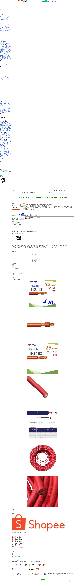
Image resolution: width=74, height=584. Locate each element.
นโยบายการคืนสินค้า (40, 583)
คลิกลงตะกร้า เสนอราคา (14, 223)
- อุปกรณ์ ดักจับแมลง (6, 64)
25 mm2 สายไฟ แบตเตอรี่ (33, 215)
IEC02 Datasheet (16, 268)
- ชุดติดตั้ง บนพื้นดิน (5, 159)
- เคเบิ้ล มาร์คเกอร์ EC (4, 54)
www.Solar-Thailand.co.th (61, 190)
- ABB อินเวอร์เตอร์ (4, 151)
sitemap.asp (35, 583)
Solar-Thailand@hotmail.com (49, 192)
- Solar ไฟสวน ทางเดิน (4, 128)
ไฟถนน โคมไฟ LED (4, 121)
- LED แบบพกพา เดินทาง (7, 126)
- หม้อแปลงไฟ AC (2, 133)
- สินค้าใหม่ (9, 65)
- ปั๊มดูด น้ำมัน (2, 173)
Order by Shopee (14, 513)
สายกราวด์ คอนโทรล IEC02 (5, 90)
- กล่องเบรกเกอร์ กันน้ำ (6, 55)
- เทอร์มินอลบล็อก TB (4, 47)
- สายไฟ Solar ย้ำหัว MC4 (7, 87)
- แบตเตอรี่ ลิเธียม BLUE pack (7, 75)
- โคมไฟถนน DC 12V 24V (4, 123)
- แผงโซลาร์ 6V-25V (3, 118)
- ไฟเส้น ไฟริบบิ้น (7, 130)
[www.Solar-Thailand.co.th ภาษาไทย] (0, 4)
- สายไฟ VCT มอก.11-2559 (5, 103)
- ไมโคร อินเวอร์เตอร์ (3, 147)
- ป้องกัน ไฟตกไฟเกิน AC (5, 19)
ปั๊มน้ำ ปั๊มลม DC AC (4, 170)
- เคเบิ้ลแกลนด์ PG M (3, 53)
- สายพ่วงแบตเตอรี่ (8, 76)
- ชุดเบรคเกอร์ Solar (4, 13)
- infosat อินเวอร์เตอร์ (6, 154)
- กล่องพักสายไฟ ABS (5, 57)
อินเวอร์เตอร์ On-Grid (4, 146)
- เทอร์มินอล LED (6, 48)
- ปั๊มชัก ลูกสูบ (10, 172)
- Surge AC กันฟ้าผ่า (4, 18)
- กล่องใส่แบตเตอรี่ (4, 78)
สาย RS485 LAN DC (4, 106)
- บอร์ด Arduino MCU (8, 111)
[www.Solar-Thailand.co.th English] (2, 4)
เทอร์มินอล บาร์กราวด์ (3, 44)
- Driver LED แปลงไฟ (3, 122)
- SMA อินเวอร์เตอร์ (6, 149)
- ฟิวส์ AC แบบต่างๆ (4, 17)
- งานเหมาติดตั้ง (3, 119)
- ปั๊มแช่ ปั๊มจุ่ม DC (2, 171)
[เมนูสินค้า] (44, 1)
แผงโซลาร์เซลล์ (3, 117)
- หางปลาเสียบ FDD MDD (6, 39)
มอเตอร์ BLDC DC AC (4, 162)
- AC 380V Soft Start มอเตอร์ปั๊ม (6, 143)
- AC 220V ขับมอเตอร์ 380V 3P (4, 140)
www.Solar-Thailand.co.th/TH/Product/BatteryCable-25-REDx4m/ (20, 199)
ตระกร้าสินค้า (16, 551)
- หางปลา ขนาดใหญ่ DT (5, 43)
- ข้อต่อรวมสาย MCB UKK (4, 45)
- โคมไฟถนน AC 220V (8, 124)
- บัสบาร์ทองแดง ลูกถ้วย (6, 51)
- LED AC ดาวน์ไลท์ (6, 129)
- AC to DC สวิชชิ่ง (7, 133)
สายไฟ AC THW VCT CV (3, 101)
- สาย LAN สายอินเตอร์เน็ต (4, 107)
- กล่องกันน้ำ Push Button (4, 58)
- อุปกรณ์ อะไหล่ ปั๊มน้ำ (7, 173)
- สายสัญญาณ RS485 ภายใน (6, 109)
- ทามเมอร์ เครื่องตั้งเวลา (4, 28)
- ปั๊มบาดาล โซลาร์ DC (4, 172)
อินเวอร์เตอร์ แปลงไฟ (4, 132)
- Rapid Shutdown (6, 155)
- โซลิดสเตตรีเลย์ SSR (7, 26)
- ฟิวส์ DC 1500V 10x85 (5, 14)
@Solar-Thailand (49, 1)
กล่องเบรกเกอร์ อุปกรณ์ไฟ (4, 52)
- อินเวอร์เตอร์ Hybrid (6, 153)
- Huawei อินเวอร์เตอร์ (4, 148)
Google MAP (13, 560)
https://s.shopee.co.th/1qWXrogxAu (21, 532)
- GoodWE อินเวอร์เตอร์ (5, 152)
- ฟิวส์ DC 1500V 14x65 (8, 15)
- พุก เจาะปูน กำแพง (5, 160)
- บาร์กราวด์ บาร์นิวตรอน (7, 49)
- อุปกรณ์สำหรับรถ (4, 63)
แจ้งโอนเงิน (46, 551)
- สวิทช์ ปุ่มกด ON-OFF (6, 29)
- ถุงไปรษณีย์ (6, 65)
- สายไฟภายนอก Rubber (3, 102)
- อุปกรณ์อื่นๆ (4, 120)
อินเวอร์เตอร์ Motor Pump (4, 139)
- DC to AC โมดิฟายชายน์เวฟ (6, 135)
